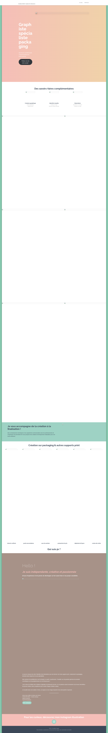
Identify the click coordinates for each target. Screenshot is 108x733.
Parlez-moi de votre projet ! (25, 62)
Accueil (81, 2)
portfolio (86, 2)
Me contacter (27, 702)
